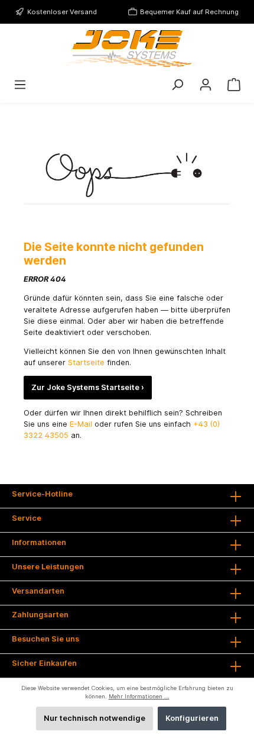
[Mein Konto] (205, 85)
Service (26, 518)
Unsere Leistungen (48, 566)
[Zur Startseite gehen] (127, 48)
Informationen (39, 542)
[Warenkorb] (234, 85)
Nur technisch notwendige (94, 718)
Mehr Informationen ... (139, 696)
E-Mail (81, 424)
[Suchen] (177, 85)
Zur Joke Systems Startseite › (87, 387)
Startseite (87, 362)
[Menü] (20, 85)
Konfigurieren (192, 718)
